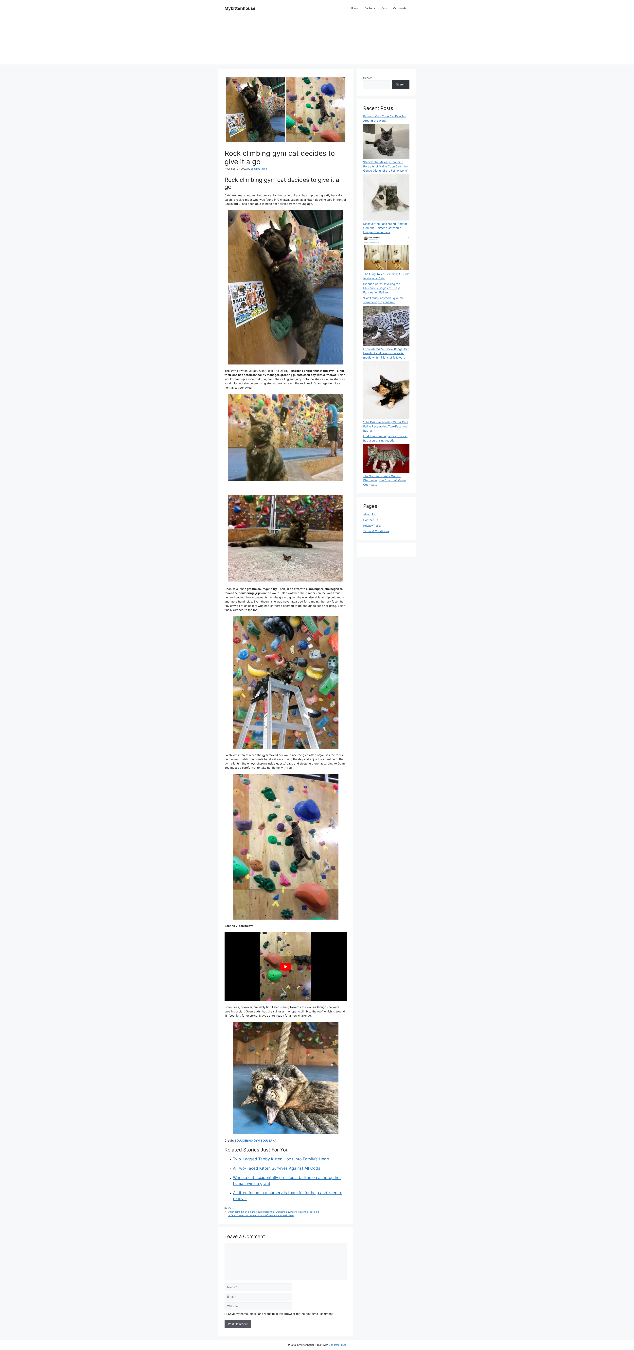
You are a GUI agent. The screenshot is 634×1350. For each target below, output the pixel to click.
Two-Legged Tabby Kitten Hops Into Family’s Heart (281, 1159)
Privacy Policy (372, 525)
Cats (384, 8)
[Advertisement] (317, 41)
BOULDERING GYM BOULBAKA (256, 1140)
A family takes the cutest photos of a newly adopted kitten (261, 1215)
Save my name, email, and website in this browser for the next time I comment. (281, 1313)
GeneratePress (337, 1344)
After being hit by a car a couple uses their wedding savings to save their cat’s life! (273, 1211)
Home (354, 8)
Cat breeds (399, 8)
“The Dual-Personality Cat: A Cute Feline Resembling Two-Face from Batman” (385, 426)
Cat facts (370, 8)
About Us (369, 514)
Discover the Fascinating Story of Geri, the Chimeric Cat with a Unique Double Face (385, 228)
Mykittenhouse (240, 8)
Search (367, 78)
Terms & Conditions (376, 531)
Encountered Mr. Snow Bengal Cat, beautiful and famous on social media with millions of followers (386, 353)
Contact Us (370, 520)
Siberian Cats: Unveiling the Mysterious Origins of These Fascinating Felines (381, 288)
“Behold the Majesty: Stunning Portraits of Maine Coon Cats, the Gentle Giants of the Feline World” (385, 166)
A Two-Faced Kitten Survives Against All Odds (276, 1168)
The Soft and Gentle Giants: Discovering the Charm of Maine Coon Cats (384, 480)
